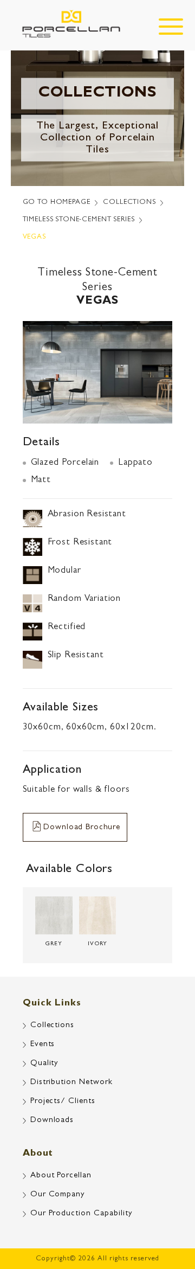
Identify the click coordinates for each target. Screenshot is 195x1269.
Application (52, 771)
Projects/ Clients (63, 1102)
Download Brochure (81, 828)
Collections (129, 202)
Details (41, 443)
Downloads (52, 1121)
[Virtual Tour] (165, 1215)
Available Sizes (61, 708)
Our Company (57, 1195)
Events (42, 1045)
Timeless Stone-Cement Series (79, 219)
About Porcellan (61, 1176)
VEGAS (34, 237)
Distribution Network (71, 1083)
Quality (44, 1064)
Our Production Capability (81, 1214)
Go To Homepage (56, 202)
